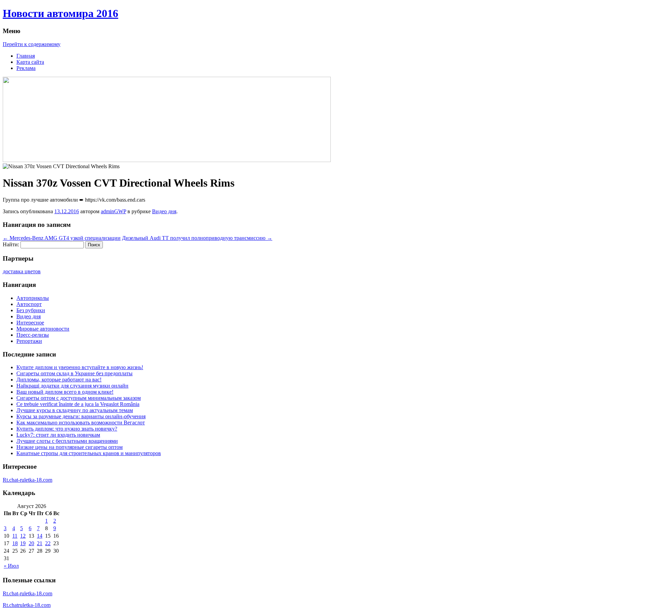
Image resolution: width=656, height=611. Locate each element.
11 (14, 536)
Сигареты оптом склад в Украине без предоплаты (74, 373)
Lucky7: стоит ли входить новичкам (58, 435)
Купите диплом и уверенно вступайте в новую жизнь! (79, 367)
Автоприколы (32, 298)
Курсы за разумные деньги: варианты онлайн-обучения (81, 416)
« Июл (11, 566)
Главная (25, 56)
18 (15, 543)
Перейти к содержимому (31, 44)
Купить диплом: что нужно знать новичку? (66, 429)
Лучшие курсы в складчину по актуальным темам (74, 410)
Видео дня (164, 211)
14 (39, 536)
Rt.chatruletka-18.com (27, 605)
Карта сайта (30, 62)
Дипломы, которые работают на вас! (58, 379)
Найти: (11, 244)
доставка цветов (22, 271)
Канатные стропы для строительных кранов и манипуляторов (88, 453)
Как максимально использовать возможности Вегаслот (80, 422)
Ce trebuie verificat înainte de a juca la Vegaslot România (77, 404)
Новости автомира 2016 (60, 13)
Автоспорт (29, 304)
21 (39, 543)
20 (31, 543)
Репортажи (29, 341)
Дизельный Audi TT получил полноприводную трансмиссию (197, 238)
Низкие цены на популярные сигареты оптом (69, 447)
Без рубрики (30, 310)
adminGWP (113, 211)
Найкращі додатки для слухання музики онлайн (72, 386)
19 (23, 543)
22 (48, 543)
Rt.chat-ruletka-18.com (27, 480)
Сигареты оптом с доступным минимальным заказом (78, 398)
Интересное (30, 322)
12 (23, 536)
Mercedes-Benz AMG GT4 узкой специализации (62, 238)
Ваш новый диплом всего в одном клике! (64, 392)
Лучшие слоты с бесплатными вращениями (67, 441)
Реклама (26, 68)
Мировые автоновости (42, 329)
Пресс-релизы (32, 335)
